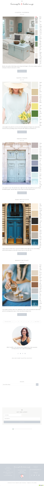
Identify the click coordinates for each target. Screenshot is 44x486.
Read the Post (22, 71)
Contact (8, 473)
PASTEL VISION (22, 78)
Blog (8, 470)
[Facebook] (18, 353)
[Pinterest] (23, 353)
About (8, 467)
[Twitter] (21, 353)
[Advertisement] (10, 370)
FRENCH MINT (22, 138)
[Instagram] (25, 353)
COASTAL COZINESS (22, 12)
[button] (22, 1)
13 (18, 321)
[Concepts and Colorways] (22, 4)
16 (28, 321)
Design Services (8, 472)
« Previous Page (7, 321)
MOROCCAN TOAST (22, 260)
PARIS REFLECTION (22, 199)
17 (31, 321)
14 (21, 321)
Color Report (8, 475)
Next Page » (37, 321)
